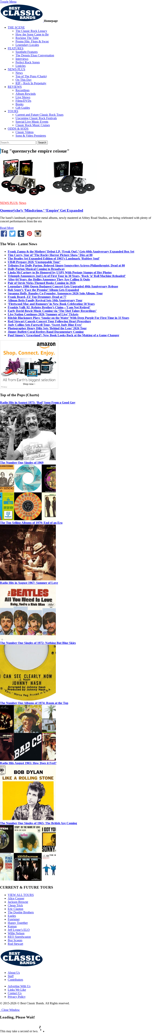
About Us (14, 972)
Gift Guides (23, 107)
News (19, 72)
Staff (11, 976)
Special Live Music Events (32, 121)
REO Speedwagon (19, 936)
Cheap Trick (15, 905)
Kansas (12, 926)
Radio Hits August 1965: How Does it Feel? (28, 763)
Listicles (21, 65)
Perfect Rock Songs (28, 62)
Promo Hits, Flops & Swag (32, 41)
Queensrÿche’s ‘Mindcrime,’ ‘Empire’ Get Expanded (41, 210)
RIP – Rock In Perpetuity (31, 83)
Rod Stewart (15, 943)
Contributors (15, 979)
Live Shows (23, 97)
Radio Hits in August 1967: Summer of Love (29, 582)
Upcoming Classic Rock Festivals (36, 118)
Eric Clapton (15, 908)
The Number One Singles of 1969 (21, 462)
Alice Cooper (16, 898)
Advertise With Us (19, 986)
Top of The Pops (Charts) (31, 76)
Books (19, 104)
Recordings (22, 90)
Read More (7, 228)
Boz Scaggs (15, 940)
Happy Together (18, 922)
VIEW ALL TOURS (21, 895)
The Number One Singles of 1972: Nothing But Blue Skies (38, 643)
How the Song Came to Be (32, 34)
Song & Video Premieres (31, 135)
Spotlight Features (27, 52)
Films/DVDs (23, 100)
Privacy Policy (17, 996)
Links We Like (17, 989)
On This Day (24, 79)
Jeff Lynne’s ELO (19, 929)
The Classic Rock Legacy (31, 31)
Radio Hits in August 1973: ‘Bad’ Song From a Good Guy (37, 402)
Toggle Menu (8, 1)
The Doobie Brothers (21, 912)
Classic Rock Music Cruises (33, 125)
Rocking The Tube (27, 38)
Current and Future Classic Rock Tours (39, 114)
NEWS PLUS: (9, 203)
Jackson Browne (18, 902)
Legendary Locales (27, 45)
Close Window (10, 1009)
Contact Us (15, 993)
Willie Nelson (16, 933)
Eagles (12, 915)
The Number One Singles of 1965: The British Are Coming (38, 823)
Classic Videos (25, 132)
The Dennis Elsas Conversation (35, 55)
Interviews (22, 58)
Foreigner (14, 919)
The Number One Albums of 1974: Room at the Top (34, 703)
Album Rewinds (26, 93)
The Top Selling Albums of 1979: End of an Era (31, 522)
